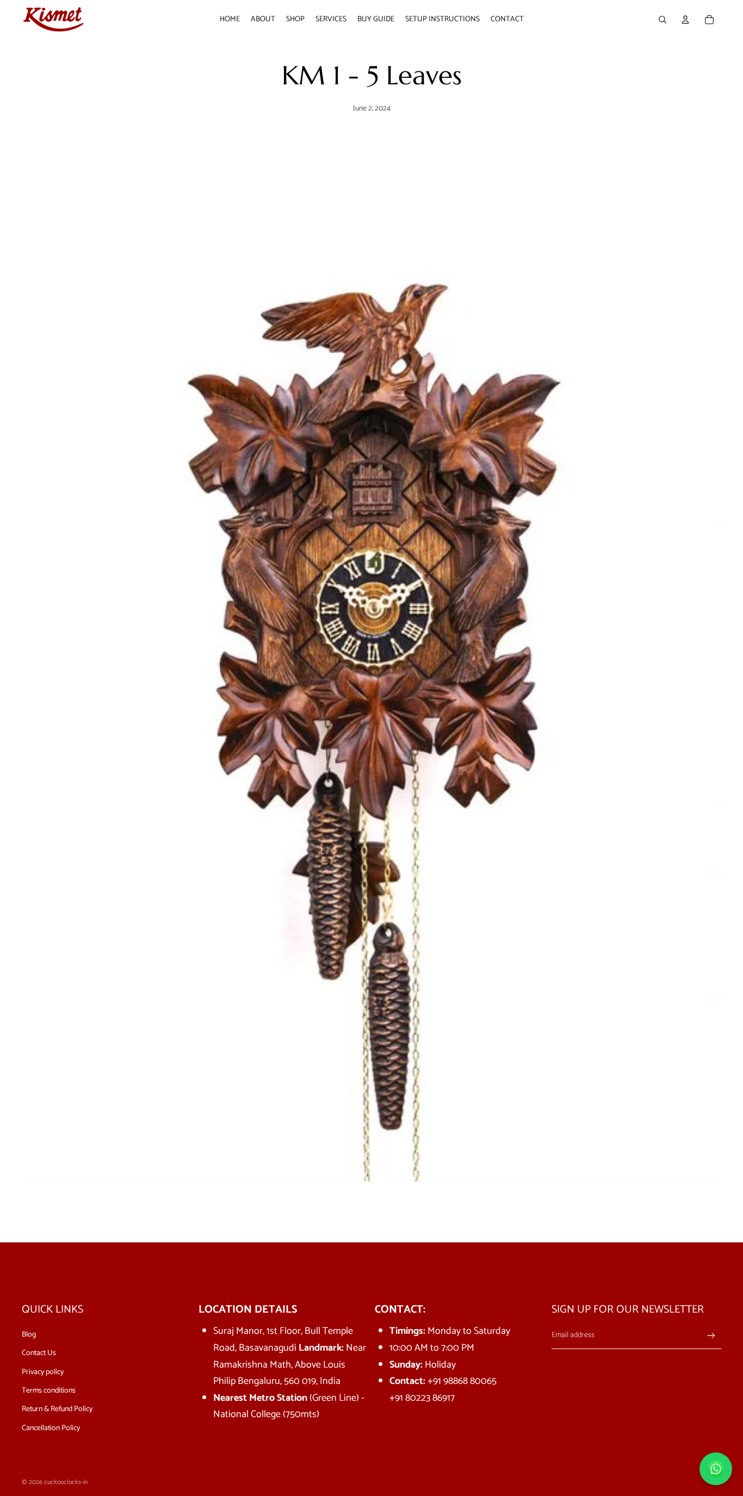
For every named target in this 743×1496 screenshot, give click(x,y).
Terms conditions (49, 1390)
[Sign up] (711, 1336)
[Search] (662, 20)
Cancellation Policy (51, 1428)
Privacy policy (43, 1372)
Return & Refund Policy (57, 1409)
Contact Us (39, 1353)
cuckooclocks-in (66, 1482)
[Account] (685, 20)
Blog (29, 1334)
